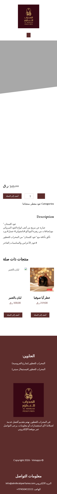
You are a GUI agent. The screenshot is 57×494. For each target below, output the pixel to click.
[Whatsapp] (21, 435)
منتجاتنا (26, 203)
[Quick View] (44, 307)
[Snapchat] (14, 435)
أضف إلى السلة (12, 196)
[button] (29, 35)
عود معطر (36, 203)
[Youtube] (35, 435)
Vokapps (36, 460)
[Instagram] (28, 435)
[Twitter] (42, 435)
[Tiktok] (8, 435)
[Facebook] (49, 435)
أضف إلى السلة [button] (40, 315)
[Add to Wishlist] (41, 196)
